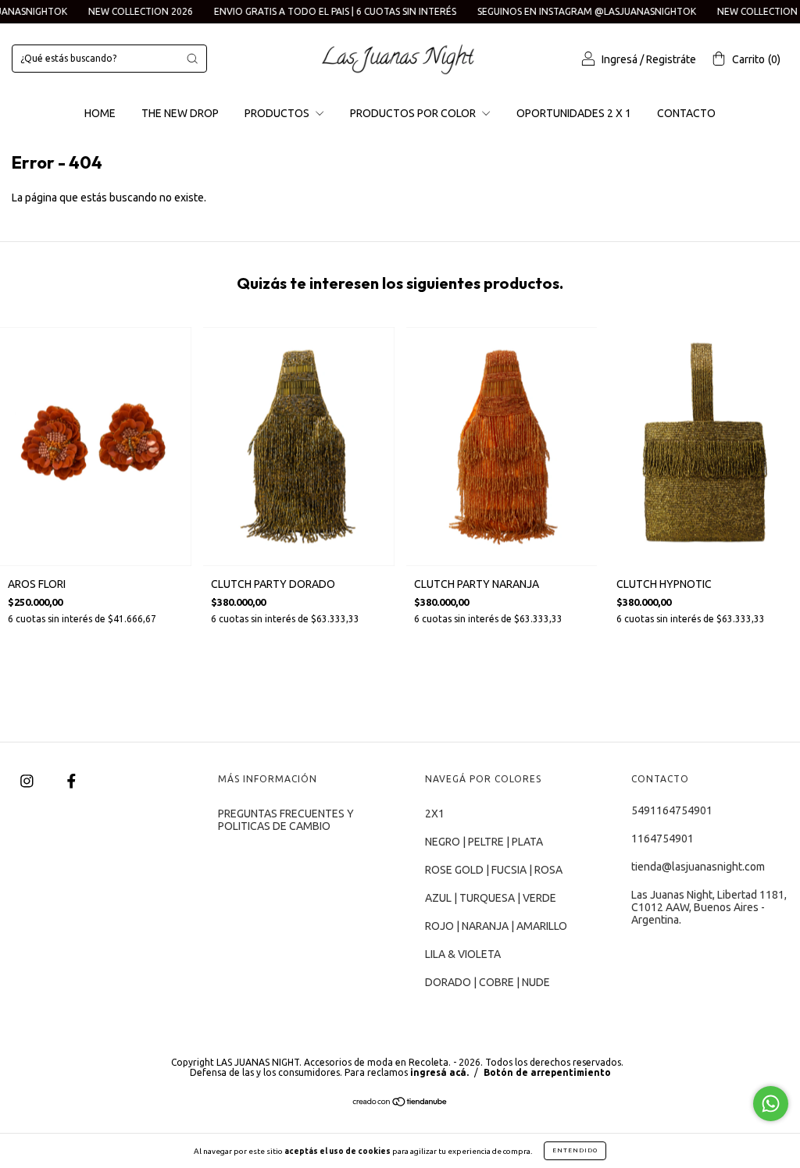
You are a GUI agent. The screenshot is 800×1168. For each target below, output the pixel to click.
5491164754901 (671, 810)
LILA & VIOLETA (463, 954)
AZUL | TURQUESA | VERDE (490, 898)
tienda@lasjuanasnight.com (698, 866)
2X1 (435, 813)
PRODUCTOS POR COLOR (414, 113)
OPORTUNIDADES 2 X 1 (573, 113)
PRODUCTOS (278, 113)
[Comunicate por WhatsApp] (770, 1103)
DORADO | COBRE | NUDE (487, 982)
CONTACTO (686, 113)
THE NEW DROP (180, 113)
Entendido (575, 1150)
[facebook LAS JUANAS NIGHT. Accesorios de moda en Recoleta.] (71, 781)
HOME (100, 113)
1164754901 (662, 838)
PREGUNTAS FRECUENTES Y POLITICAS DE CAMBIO (286, 819)
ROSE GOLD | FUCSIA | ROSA (493, 870)
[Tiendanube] (400, 1103)
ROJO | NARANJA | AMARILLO (496, 926)
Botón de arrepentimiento (547, 1072)
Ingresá (620, 59)
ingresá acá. (439, 1072)
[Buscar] (192, 58)
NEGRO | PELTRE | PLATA (484, 841)
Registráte (671, 59)
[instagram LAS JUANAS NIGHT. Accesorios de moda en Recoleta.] (28, 781)
